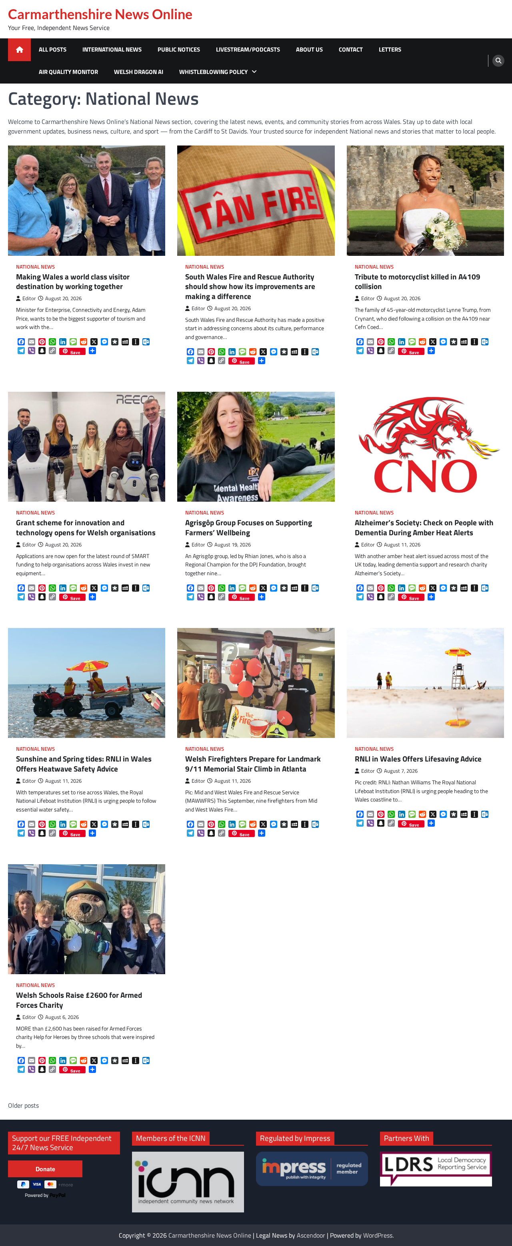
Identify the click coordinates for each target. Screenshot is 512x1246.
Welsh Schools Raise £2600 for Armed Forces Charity (79, 1000)
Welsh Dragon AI (138, 71)
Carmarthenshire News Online (100, 14)
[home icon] (19, 49)
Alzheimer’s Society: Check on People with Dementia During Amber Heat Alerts (424, 527)
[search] (498, 61)
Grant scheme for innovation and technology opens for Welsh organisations (86, 527)
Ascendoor (311, 1235)
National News (35, 267)
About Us (309, 49)
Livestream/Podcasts (248, 49)
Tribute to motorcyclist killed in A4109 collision (417, 281)
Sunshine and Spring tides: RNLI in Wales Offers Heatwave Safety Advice (84, 764)
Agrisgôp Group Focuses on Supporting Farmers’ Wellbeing (248, 527)
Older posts (23, 1105)
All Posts (52, 49)
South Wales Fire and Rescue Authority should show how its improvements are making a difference (250, 286)
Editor (29, 298)
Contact (351, 49)
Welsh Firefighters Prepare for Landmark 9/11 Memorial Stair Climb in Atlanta (253, 764)
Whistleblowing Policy (213, 71)
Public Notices (179, 49)
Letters (390, 49)
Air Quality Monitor (68, 71)
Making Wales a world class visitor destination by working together (73, 281)
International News (112, 49)
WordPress (377, 1235)
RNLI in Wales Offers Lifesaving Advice (418, 759)
